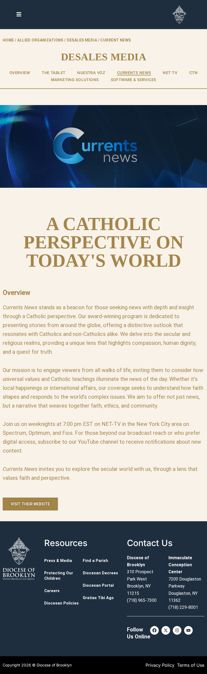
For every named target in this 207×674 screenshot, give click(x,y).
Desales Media (82, 40)
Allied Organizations (40, 40)
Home (8, 40)
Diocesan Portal (98, 585)
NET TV (170, 72)
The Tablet (53, 72)
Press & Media (58, 560)
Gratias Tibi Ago (98, 597)
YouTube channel (98, 442)
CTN (193, 72)
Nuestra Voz (91, 72)
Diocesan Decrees (100, 573)
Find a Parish (95, 560)
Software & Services (133, 79)
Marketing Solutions (75, 79)
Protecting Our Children (58, 576)
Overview (19, 72)
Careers (52, 590)
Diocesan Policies (61, 603)
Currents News (134, 72)
